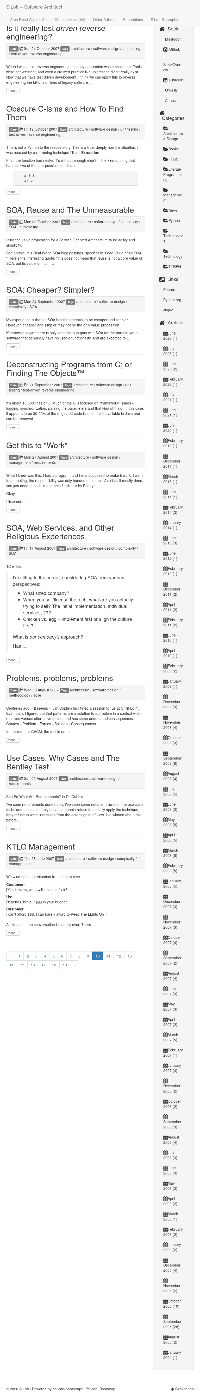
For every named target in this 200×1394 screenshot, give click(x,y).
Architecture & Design (173, 136)
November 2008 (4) (171, 725)
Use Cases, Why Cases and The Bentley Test (63, 762)
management (20, 462)
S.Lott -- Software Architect (34, 6)
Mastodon (173, 39)
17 (43, 964)
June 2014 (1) (170, 494)
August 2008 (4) (171, 776)
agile (37, 695)
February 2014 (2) (173, 509)
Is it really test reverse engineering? (55, 32)
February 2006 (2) (173, 1231)
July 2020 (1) (170, 427)
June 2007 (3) (170, 991)
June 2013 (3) (170, 540)
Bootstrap (107, 1388)
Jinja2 (168, 309)
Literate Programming (172, 174)
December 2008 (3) (171, 704)
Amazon (171, 100)
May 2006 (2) (170, 1185)
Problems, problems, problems (59, 677)
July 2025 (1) (170, 351)
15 (22, 964)
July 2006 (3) (170, 1155)
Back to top (184, 1388)
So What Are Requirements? (37, 796)
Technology (172, 256)
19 (65, 964)
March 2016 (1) (170, 479)
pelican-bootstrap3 (68, 1388)
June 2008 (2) (170, 806)
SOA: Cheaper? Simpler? (50, 289)
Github (174, 49)
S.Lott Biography (164, 19)
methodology (19, 695)
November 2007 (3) (171, 924)
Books (173, 148)
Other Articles (104, 19)
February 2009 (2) (173, 668)
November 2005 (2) (171, 1288)
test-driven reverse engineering (37, 53)
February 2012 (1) (173, 571)
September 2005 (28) (172, 1324)
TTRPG (174, 266)
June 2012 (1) (170, 555)
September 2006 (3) (172, 1124)
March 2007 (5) (170, 1037)
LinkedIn (175, 79)
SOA (12, 226)
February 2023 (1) (173, 381)
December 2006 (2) (171, 1088)
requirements (45, 462)
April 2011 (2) (170, 607)
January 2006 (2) (172, 1247)
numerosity (29, 226)
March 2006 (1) (170, 1216)
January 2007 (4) (172, 1068)
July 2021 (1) (170, 397)
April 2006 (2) (170, 1201)
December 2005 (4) (171, 1267)
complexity (129, 221)
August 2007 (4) (171, 976)
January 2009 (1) (172, 683)
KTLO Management (40, 846)
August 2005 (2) (171, 1339)
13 (130, 956)
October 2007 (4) (172, 940)
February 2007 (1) (173, 1052)
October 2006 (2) (172, 1104)
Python (174, 220)
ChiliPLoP (129, 708)
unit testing (131, 48)
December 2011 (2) (171, 591)
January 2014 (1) (172, 525)
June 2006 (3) (170, 1170)
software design (106, 48)
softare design (105, 221)
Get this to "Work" (36, 445)
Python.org (172, 299)
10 (98, 956)
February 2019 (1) (173, 443)
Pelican (169, 289)
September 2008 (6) (172, 760)
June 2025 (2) (170, 366)
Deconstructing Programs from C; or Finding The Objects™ (69, 368)
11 (108, 956)
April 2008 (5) (170, 837)
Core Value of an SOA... (125, 252)
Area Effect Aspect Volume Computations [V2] (47, 19)
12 (119, 956)
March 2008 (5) (170, 852)
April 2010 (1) (170, 653)
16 (33, 964)
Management (172, 197)
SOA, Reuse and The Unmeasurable (70, 209)
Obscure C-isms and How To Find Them (65, 113)
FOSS (173, 159)
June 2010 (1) (170, 637)
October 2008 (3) (172, 740)
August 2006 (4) (171, 1139)
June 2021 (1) (170, 412)
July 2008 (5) (170, 791)
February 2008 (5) (173, 868)
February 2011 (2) (173, 622)
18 (54, 964)
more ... (13, 90)
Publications (133, 19)
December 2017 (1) (171, 463)
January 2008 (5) (172, 883)
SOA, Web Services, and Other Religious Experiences (60, 532)
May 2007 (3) (170, 1006)
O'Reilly (171, 90)
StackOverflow (172, 67)
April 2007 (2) (170, 1022)
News (173, 210)
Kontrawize (15, 332)
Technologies (173, 238)
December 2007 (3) (171, 904)
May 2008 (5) (170, 822)
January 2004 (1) (172, 1355)
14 (11, 964)
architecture (80, 48)
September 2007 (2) (172, 960)
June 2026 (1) (170, 335)
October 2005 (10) (172, 1303)
